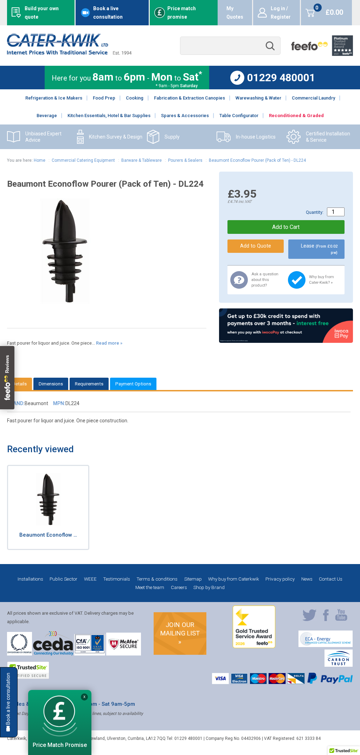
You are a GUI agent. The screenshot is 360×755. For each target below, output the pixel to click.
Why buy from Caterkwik (233, 579)
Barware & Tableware (141, 160)
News (307, 579)
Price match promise (181, 13)
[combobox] (230, 46)
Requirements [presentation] (89, 383)
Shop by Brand (209, 587)
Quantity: (314, 212)
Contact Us (330, 579)
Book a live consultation (108, 13)
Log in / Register (281, 13)
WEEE (90, 579)
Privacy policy (280, 579)
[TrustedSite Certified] (28, 670)
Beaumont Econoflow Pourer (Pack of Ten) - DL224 (257, 160)
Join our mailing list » (180, 633)
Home (39, 160)
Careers (179, 587)
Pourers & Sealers (185, 160)
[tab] (19, 384)
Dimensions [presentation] (51, 383)
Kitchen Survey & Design (115, 137)
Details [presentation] (19, 383)
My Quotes (234, 13)
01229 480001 (281, 77)
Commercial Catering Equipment (83, 160)
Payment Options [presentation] (133, 383)
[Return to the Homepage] (69, 53)
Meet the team (149, 587)
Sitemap (193, 579)
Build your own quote (42, 13)
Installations (30, 579)
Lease (319, 249)
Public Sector (63, 579)
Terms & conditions (157, 579)
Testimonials (116, 579)
